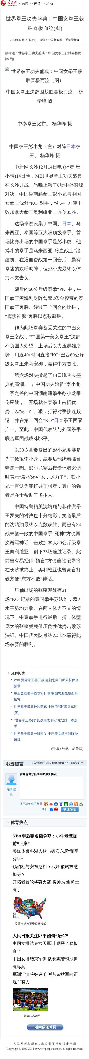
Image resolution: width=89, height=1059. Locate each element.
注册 (10, 789)
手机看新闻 (72, 40)
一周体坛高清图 (31, 1016)
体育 (37, 3)
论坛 (48, 763)
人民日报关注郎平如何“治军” (40, 935)
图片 (80, 763)
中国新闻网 (55, 40)
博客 (55, 763)
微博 (61, 763)
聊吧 (74, 763)
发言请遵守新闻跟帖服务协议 (38, 774)
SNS (67, 763)
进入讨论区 (38, 763)
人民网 (23, 3)
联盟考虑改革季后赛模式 (30, 923)
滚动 (49, 3)
